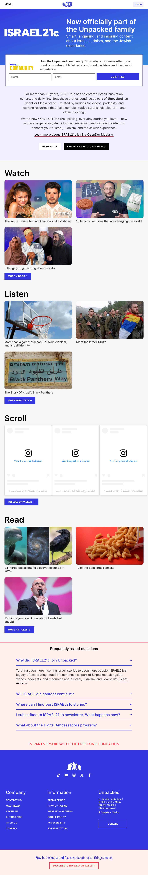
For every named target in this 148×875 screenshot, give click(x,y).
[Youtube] (66, 775)
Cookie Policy (57, 817)
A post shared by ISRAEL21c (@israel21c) (28, 491)
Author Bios (14, 817)
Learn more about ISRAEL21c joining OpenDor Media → (74, 134)
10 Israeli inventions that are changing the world (109, 221)
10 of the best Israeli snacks (95, 567)
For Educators (57, 828)
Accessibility (56, 822)
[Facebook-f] (89, 775)
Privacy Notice (57, 805)
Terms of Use (56, 800)
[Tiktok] (58, 775)
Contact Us (14, 800)
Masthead (13, 805)
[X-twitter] (81, 775)
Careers (11, 828)
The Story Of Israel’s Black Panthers (28, 392)
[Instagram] (74, 775)
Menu (8, 4)
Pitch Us (11, 822)
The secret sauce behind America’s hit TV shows (38, 221)
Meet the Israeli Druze (91, 342)
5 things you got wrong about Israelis (29, 268)
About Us (12, 811)
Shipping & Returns (60, 811)
